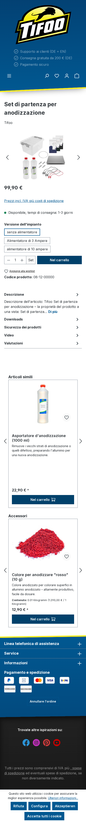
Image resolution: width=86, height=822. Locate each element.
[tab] (42, 302)
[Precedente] (7, 157)
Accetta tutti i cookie (44, 816)
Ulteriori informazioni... (63, 798)
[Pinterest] (46, 742)
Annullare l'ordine (43, 701)
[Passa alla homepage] (43, 24)
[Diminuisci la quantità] (8, 260)
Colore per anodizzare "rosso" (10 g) (40, 577)
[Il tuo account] (67, 75)
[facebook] (26, 742)
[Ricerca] (47, 75)
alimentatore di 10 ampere (27, 249)
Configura (39, 806)
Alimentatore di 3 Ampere (27, 241)
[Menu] (9, 75)
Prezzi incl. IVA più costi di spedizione (34, 201)
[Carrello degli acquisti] (77, 75)
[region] (43, 157)
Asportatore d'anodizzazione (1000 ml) (39, 438)
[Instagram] (36, 742)
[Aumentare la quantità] (22, 260)
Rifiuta (18, 806)
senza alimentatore (22, 232)
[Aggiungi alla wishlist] (66, 417)
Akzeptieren (65, 806)
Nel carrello (59, 260)
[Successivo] (79, 157)
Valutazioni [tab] (13, 343)
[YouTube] (56, 742)
